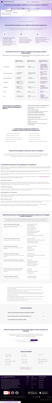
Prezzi (32, 380)
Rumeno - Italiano (8, 362)
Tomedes (12, 399)
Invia (34, 340)
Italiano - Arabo (7, 359)
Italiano (14, 10)
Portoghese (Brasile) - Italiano (42, 361)
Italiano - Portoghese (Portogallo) (10, 361)
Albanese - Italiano (8, 356)
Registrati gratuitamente (35, 1)
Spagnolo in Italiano (41, 380)
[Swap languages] (26, 10)
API (31, 382)
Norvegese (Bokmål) (9, 10)
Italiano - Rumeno (24, 361)
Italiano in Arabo (41, 385)
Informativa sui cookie (48, 399)
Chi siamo (27, 378)
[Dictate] (24, 15)
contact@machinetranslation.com (21, 396)
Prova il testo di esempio (6, 13)
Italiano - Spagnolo (8, 354)
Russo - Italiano (7, 364)
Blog (32, 385)
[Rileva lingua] (16, 10)
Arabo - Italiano (24, 354)
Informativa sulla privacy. (31, 341)
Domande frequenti (34, 378)
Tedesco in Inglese (41, 387)
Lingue (32, 387)
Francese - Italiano (41, 354)
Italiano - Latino (40, 362)
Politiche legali (42, 399)
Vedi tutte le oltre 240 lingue (26, 368)
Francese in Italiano (41, 378)
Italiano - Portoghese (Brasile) (42, 359)
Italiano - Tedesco (24, 359)
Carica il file (15, 12)
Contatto (27, 380)
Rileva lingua (3, 10)
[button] (9, 9)
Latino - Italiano (24, 356)
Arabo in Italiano (41, 382)
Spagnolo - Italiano (25, 362)
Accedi (28, 1)
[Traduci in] (38, 10)
